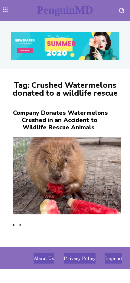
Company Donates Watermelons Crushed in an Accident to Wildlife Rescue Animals (60, 120)
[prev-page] (17, 224)
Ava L (67, 196)
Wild (49, 196)
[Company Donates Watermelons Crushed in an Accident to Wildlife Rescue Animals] (65, 174)
